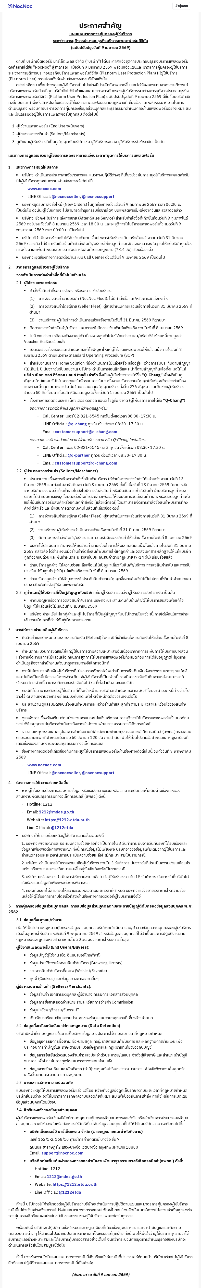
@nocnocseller (66, 197)
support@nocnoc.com (62, 1153)
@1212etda (62, 828)
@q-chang (77, 424)
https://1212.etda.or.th (67, 820)
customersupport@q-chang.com (86, 432)
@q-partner (79, 455)
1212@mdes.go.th (56, 812)
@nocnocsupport (98, 197)
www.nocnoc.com (44, 189)
